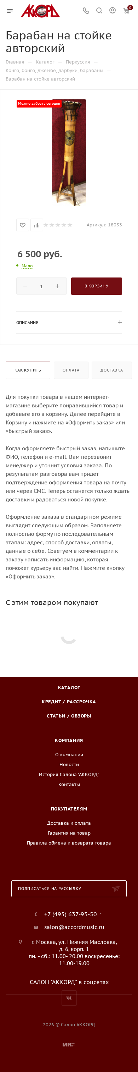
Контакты (69, 784)
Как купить (28, 370)
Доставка (111, 370)
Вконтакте (69, 998)
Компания (69, 740)
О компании (69, 755)
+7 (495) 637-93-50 (70, 914)
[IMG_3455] (69, 152)
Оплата (71, 370)
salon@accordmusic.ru (74, 927)
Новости (69, 765)
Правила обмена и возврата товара (69, 843)
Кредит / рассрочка (69, 702)
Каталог (69, 688)
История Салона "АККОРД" (69, 774)
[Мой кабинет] (112, 11)
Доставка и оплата (69, 823)
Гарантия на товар (69, 833)
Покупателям (69, 809)
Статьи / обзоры (69, 716)
